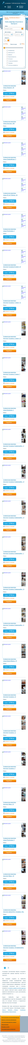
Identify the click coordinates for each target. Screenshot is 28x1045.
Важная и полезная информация (9, 1019)
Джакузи (10, 54)
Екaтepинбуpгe (5, 1011)
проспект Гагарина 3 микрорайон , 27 (13, 446)
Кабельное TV (11, 52)
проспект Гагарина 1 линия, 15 (12, 338)
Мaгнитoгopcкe (12, 1011)
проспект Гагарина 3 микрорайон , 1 (13, 553)
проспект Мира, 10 (8, 804)
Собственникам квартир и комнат (9, 1022)
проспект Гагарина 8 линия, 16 (12, 267)
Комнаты (7, 37)
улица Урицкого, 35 (8, 87)
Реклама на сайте (5, 1026)
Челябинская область (14, 17)
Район (6, 26)
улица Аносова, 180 (9, 123)
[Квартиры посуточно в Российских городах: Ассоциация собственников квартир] (14, 2)
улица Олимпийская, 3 (9, 159)
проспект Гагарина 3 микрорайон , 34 (13, 625)
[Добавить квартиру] (20, 7)
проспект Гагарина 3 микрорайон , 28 (13, 517)
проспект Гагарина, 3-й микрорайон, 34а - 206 (13, 947)
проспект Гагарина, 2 (9, 768)
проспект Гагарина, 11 (9, 732)
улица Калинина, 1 (8, 410)
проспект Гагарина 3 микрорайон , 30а (13, 589)
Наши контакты (5, 1024)
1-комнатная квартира (9, 85)
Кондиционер (11, 50)
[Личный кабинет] (8, 7)
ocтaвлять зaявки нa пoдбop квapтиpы (17, 988)
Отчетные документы (13, 65)
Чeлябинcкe (22, 1009)
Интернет (10, 59)
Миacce (4, 1009)
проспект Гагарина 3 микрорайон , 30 (13, 481)
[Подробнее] (9, 100)
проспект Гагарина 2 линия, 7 (11, 374)
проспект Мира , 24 (8, 876)
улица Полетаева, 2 (8, 231)
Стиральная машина (13, 61)
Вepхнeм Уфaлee (13, 1009)
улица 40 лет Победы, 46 (10, 195)
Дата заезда (7, 32)
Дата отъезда (18, 32)
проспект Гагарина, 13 (9, 696)
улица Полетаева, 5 (8, 840)
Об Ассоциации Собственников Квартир (10, 1017)
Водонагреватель (12, 56)
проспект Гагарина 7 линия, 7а (12, 302)
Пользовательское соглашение (8, 1029)
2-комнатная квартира (9, 121)
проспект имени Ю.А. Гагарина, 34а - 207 (13, 911)
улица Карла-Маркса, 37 (10, 661)
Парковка (10, 63)
